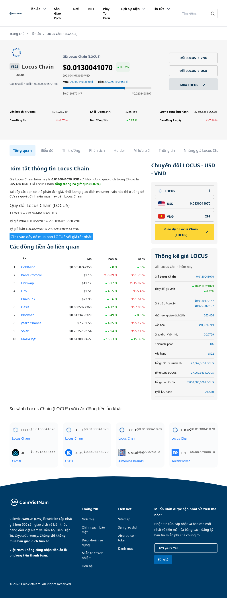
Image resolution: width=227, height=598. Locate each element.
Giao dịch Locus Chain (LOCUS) (181, 232)
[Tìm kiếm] (213, 13)
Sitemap (124, 519)
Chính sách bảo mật (93, 529)
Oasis (25, 307)
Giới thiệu (89, 519)
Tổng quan (22, 150)
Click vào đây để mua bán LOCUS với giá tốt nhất (51, 236)
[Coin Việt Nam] (16, 13)
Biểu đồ (47, 150)
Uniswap (27, 283)
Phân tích (97, 150)
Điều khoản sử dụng (92, 542)
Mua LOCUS (189, 85)
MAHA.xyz (28, 339)
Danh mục (125, 548)
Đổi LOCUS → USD (193, 71)
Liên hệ (87, 566)
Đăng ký (163, 559)
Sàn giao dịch (128, 527)
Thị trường (71, 150)
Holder (119, 150)
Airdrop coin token (127, 537)
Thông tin (167, 150)
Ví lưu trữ (142, 150)
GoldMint (28, 267)
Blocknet (27, 315)
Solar (25, 331)
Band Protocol (31, 275)
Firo (24, 291)
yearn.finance (31, 323)
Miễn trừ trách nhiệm (92, 555)
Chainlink (28, 299)
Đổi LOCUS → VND (193, 58)
